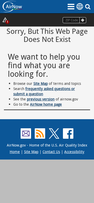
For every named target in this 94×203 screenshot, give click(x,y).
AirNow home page (46, 104)
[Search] (89, 6)
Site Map (40, 83)
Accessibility (74, 151)
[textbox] (74, 20)
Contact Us (51, 151)
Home (15, 151)
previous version (41, 99)
